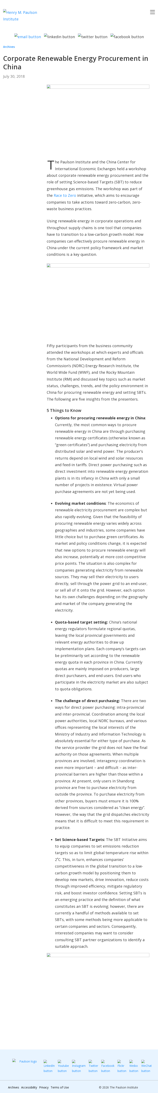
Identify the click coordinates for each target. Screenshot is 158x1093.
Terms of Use (60, 1087)
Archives (9, 47)
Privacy (44, 1087)
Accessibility (29, 1087)
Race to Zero (65, 195)
